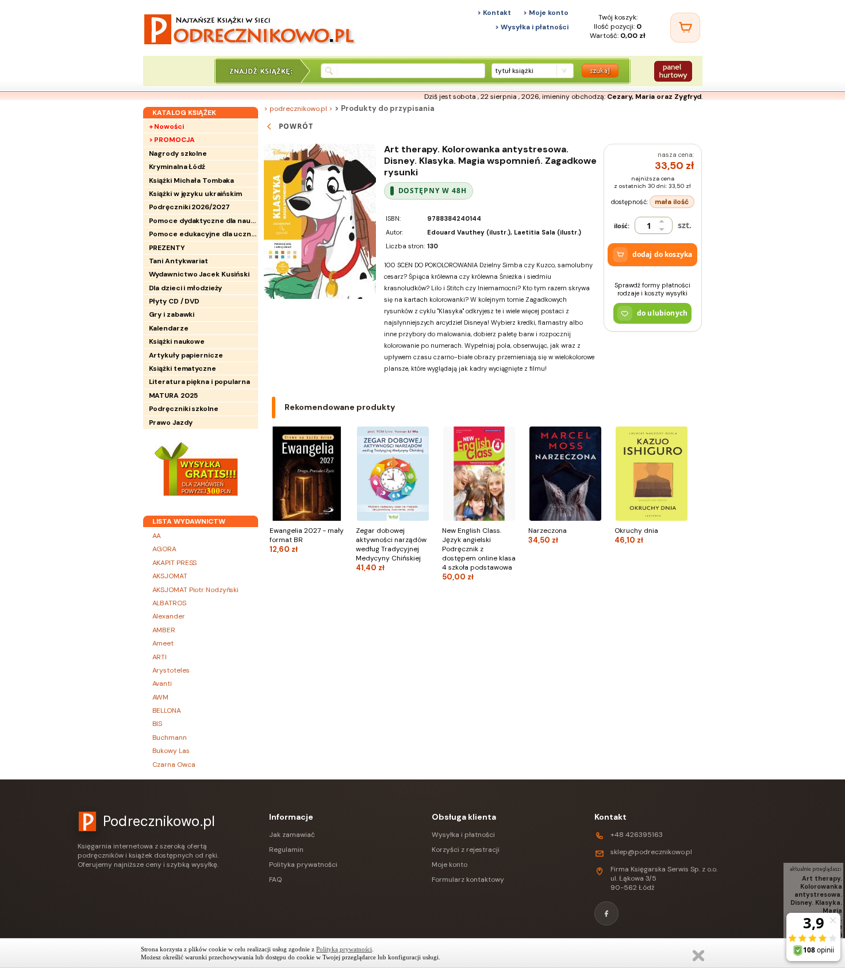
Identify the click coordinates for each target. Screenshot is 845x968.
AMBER (164, 630)
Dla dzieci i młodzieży (185, 288)
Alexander (168, 616)
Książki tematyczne (182, 368)
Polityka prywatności (303, 864)
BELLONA (166, 710)
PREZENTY (167, 247)
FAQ (275, 879)
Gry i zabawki (172, 314)
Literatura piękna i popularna (199, 381)
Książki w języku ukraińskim (195, 193)
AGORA (164, 549)
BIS (157, 723)
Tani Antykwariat (178, 261)
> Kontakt (494, 12)
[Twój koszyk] (685, 28)
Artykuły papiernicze (186, 355)
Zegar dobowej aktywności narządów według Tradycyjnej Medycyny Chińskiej (391, 549)
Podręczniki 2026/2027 (189, 207)
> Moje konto (546, 12)
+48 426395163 (636, 834)
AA (157, 535)
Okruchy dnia (636, 535)
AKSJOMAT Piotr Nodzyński (195, 589)
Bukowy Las (171, 750)
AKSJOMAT (169, 576)
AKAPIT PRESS (174, 562)
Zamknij (698, 955)
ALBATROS (169, 603)
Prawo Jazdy (171, 422)
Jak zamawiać (292, 834)
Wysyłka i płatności (463, 834)
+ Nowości (166, 126)
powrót (296, 126)
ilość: (621, 225)
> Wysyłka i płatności (532, 27)
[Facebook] (606, 913)
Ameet (163, 643)
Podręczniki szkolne (183, 408)
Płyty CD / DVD (174, 301)
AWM (160, 697)
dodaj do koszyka (662, 254)
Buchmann (169, 737)
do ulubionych (662, 313)
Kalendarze (169, 328)
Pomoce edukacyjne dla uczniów (203, 234)
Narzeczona (547, 535)
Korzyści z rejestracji (466, 849)
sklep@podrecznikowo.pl (651, 851)
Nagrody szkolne (178, 153)
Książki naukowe (177, 341)
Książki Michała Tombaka (192, 180)
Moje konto (449, 864)
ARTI (159, 657)
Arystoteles (171, 670)
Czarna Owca (173, 764)
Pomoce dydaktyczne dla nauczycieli (203, 220)
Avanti (162, 683)
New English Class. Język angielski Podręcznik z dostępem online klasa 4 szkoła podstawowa (479, 554)
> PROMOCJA (172, 139)
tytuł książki (514, 70)
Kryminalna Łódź (177, 166)
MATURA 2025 (173, 395)
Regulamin (286, 849)
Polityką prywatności (344, 949)
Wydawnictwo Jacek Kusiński (199, 274)
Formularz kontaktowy (468, 879)
